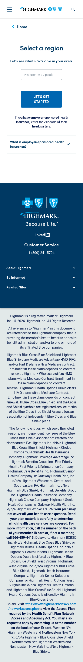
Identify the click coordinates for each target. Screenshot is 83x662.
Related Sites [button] (16, 287)
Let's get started (41, 99)
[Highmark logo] (41, 9)
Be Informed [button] (15, 277)
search (73, 9)
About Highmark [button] (18, 267)
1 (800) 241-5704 (41, 252)
